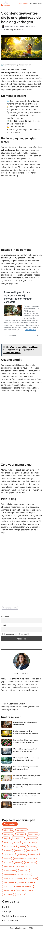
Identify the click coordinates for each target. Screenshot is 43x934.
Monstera (31, 858)
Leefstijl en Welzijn (23, 3)
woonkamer (8, 894)
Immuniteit (19, 850)
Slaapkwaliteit (9, 882)
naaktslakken (30, 862)
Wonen (40, 3)
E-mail (3, 625)
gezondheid (32, 838)
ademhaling (8, 830)
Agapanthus (8, 834)
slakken (21, 882)
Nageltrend (8, 866)
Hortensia (32, 846)
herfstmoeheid (9, 846)
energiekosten (17, 838)
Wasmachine (8, 890)
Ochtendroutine (10, 870)
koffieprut (22, 854)
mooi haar (7, 862)
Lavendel (7, 858)
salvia (6, 878)
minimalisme (19, 858)
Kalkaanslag (31, 850)
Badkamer (20, 834)
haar (17, 842)
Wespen (31, 890)
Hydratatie (8, 850)
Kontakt (6, 907)
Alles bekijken (10, 824)
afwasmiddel (22, 830)
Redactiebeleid (10, 920)
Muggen (18, 862)
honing (22, 846)
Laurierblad (34, 854)
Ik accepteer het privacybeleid (16, 634)
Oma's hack (24, 870)
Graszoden (8, 842)
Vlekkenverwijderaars (24, 886)
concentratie (33, 834)
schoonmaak (17, 878)
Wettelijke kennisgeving (14, 916)
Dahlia (6, 838)
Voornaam (5, 616)
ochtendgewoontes (10, 608)
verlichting (8, 886)
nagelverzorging (22, 866)
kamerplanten (9, 854)
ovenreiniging (25, 874)
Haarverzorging (29, 842)
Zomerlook (21, 894)
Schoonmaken (31, 878)
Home (3, 704)
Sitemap (6, 911)
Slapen (30, 882)
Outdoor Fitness (10, 874)
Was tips (20, 890)
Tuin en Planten (33, 3)
